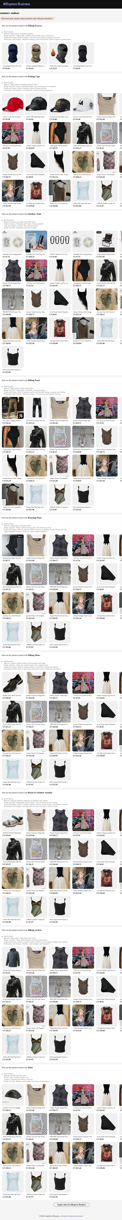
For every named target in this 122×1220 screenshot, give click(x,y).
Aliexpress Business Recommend (72, 1216)
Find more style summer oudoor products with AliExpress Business (26, 19)
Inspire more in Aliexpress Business (71, 1205)
